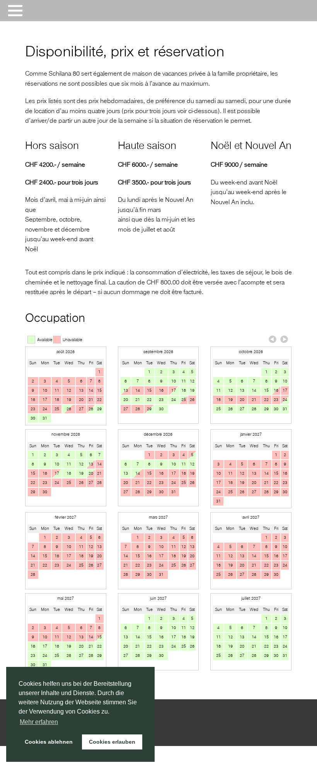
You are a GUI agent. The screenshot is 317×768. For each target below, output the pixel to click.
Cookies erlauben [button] (112, 742)
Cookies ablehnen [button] (49, 742)
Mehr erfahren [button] (39, 722)
